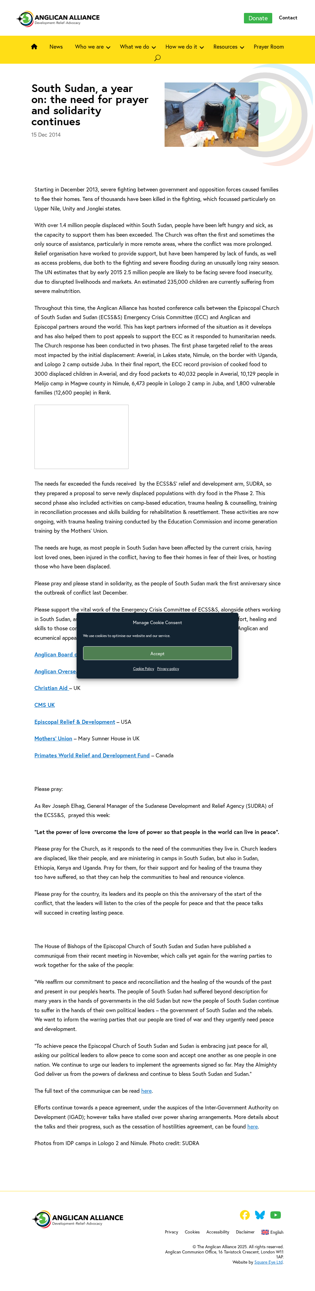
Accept (157, 653)
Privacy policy (168, 668)
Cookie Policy (143, 668)
